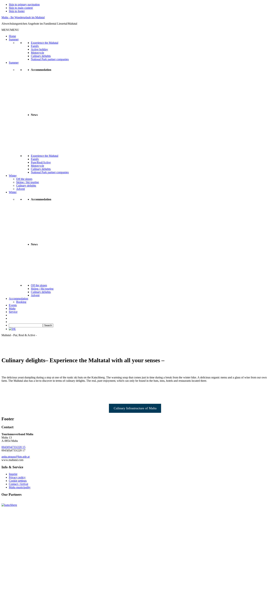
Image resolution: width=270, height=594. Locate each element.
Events (13, 305)
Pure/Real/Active (41, 162)
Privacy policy (17, 477)
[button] (10, 29)
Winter (13, 175)
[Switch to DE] (12, 328)
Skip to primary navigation (24, 4)
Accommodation (18, 298)
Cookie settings (18, 480)
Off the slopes (24, 178)
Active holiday (39, 49)
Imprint (13, 474)
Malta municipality (19, 487)
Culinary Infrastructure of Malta (135, 408)
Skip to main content (21, 7)
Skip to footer (17, 11)
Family (35, 46)
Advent (20, 188)
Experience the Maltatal (44, 42)
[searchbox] (26, 325)
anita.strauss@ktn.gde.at (15, 456)
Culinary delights (41, 56)
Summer (14, 39)
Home (12, 36)
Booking (21, 301)
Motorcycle (37, 52)
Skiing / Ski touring (27, 182)
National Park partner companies (50, 59)
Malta (12, 308)
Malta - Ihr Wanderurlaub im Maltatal (23, 17)
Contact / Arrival (18, 484)
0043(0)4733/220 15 (13, 447)
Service (13, 311)
